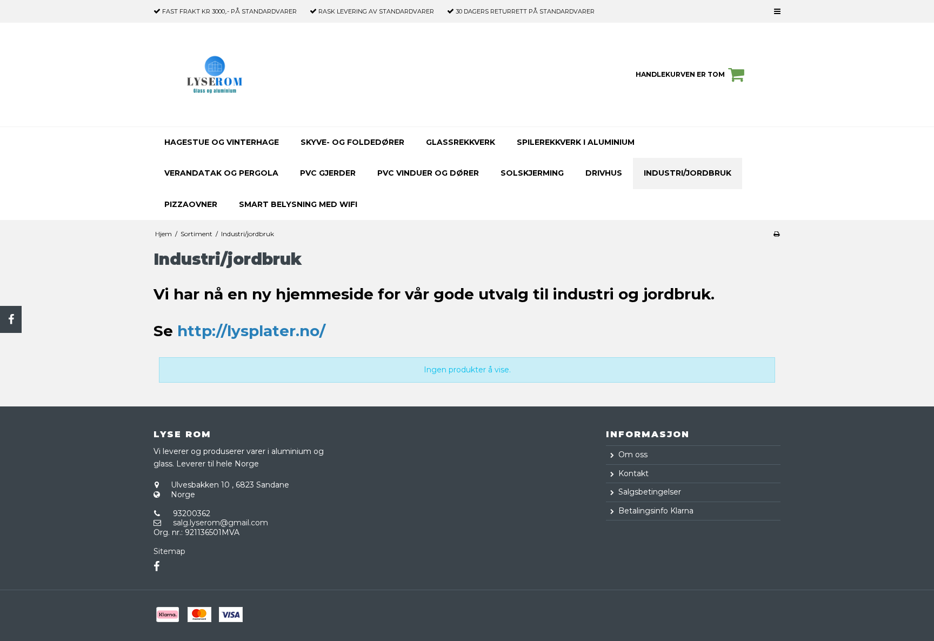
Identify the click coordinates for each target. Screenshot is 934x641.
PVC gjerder (328, 173)
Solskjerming (532, 173)
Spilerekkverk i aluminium (576, 142)
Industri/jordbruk (687, 173)
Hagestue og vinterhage (221, 142)
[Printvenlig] (776, 234)
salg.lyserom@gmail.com (220, 523)
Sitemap (169, 551)
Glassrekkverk (460, 142)
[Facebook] (11, 319)
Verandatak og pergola (221, 173)
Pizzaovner (190, 204)
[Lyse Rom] (215, 74)
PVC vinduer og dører (428, 173)
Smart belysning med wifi (298, 204)
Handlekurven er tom (680, 74)
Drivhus (603, 173)
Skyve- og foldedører (352, 142)
